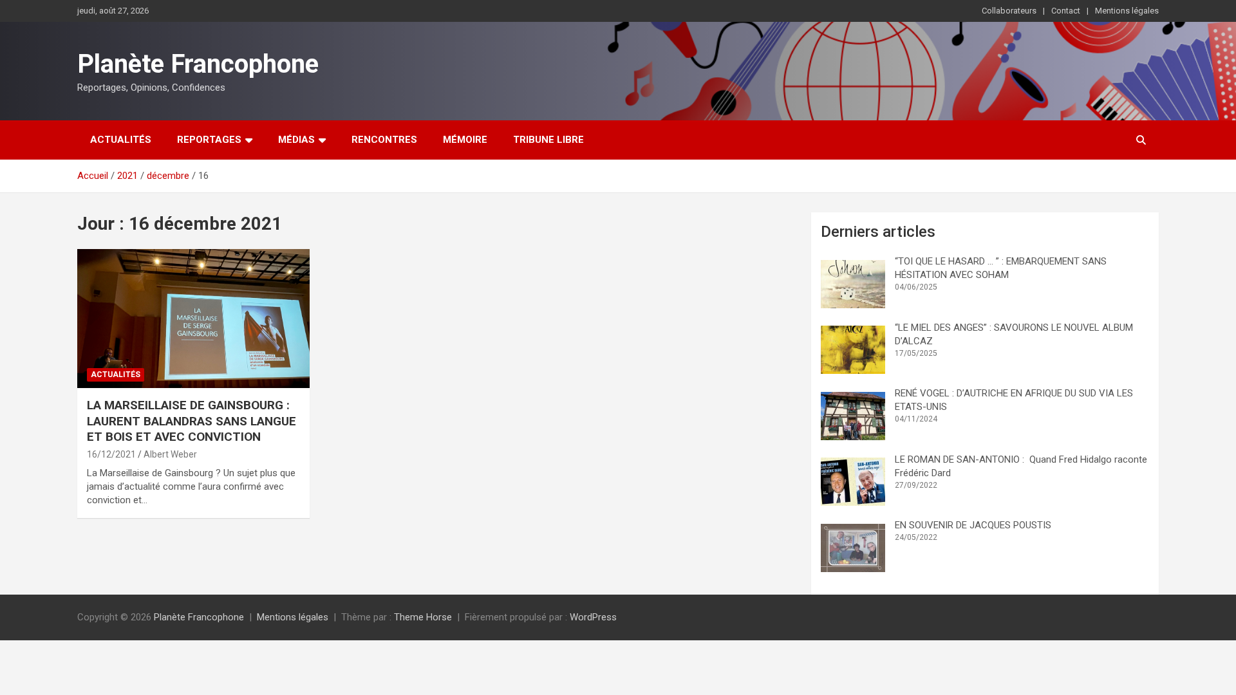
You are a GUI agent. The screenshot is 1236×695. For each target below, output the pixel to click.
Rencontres (384, 139)
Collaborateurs (1009, 10)
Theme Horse (423, 617)
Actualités (120, 139)
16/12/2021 (111, 454)
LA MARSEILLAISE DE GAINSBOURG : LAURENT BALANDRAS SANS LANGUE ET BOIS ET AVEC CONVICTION (191, 421)
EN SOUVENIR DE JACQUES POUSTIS (973, 525)
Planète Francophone (198, 64)
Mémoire (465, 139)
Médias (296, 139)
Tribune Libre (548, 139)
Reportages (209, 139)
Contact (1065, 10)
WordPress (593, 617)
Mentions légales (1127, 10)
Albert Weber (170, 454)
